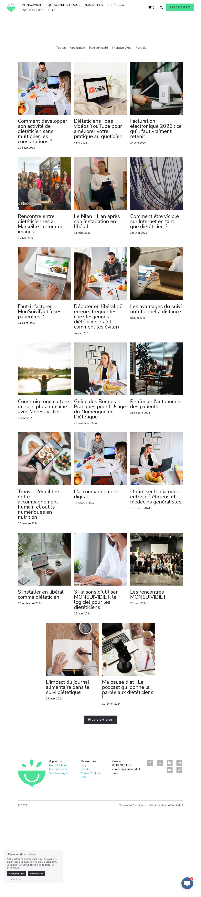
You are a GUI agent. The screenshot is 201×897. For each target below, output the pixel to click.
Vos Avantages (58, 773)
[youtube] (170, 770)
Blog (84, 765)
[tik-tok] (179, 770)
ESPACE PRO (180, 7)
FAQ (83, 777)
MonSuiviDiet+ (58, 769)
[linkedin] (170, 763)
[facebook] (150, 763)
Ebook (85, 769)
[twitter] (160, 763)
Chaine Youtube (91, 773)
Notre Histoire (58, 765)
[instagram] (179, 763)
